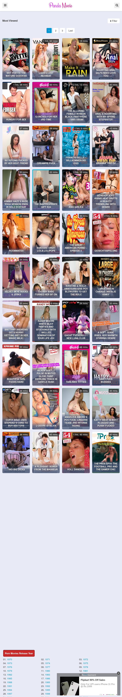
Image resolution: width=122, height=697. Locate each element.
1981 (85, 670)
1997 (9, 693)
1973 (9, 663)
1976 (9, 667)
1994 (9, 689)
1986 (47, 678)
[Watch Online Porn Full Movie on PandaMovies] (61, 5)
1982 (9, 674)
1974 (47, 663)
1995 (47, 689)
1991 (9, 686)
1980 (47, 670)
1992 (47, 686)
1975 (85, 663)
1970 (9, 659)
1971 (47, 659)
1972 (85, 659)
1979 (9, 670)
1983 (47, 674)
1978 (85, 667)
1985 (9, 678)
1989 (47, 682)
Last (70, 30)
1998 (47, 693)
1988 (9, 682)
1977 (47, 667)
